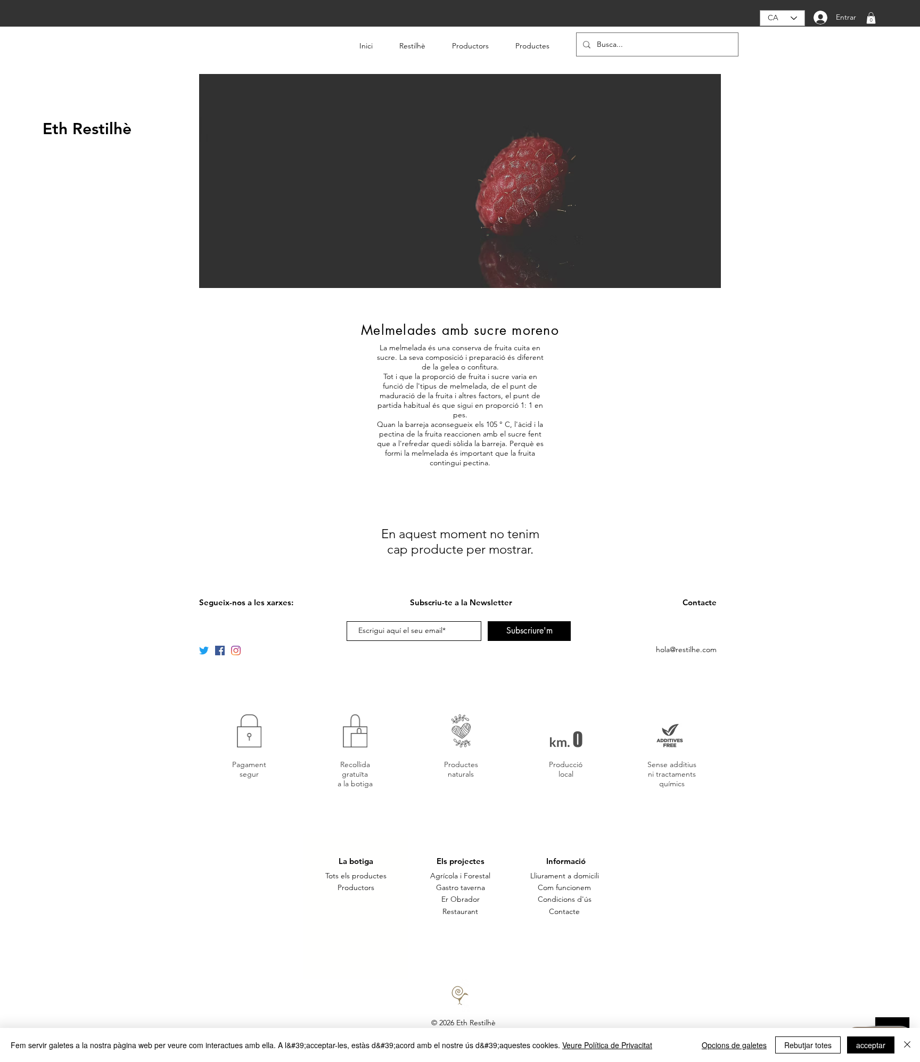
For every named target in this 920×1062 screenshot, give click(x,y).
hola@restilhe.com (686, 649)
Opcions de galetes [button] (734, 1045)
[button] (871, 18)
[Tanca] (907, 1044)
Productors (356, 887)
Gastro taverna (460, 887)
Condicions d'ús (565, 899)
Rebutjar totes (808, 1045)
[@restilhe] (236, 650)
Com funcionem (564, 887)
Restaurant (460, 911)
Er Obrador (460, 899)
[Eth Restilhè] (220, 650)
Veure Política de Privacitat (607, 1045)
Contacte (564, 911)
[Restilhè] (204, 650)
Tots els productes (356, 875)
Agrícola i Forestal (460, 875)
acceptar (870, 1045)
